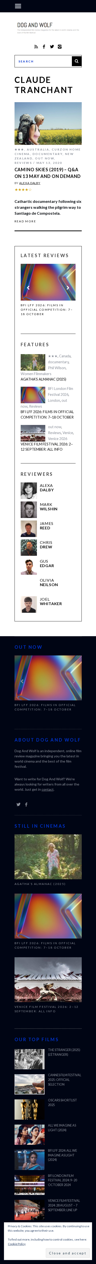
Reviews (23, 163)
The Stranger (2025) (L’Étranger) (64, 1052)
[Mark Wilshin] (29, 509)
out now (44, 158)
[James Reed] (29, 528)
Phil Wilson (57, 368)
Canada (65, 356)
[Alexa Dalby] (29, 490)
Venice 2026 (57, 439)
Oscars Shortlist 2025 (62, 1102)
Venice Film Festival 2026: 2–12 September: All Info (47, 447)
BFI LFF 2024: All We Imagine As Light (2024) (62, 1155)
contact (48, 789)
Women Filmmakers (36, 374)
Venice (68, 433)
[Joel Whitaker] (29, 604)
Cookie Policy (17, 1244)
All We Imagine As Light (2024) (62, 1128)
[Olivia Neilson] (29, 585)
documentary (47, 154)
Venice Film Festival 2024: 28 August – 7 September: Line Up (64, 1205)
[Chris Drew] (29, 547)
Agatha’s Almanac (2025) (43, 379)
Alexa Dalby (29, 183)
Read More (25, 221)
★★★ (19, 149)
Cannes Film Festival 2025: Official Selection (64, 1079)
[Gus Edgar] (29, 566)
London (54, 400)
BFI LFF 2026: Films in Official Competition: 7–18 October (47, 309)
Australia (38, 149)
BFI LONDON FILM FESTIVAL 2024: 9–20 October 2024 (62, 1180)
